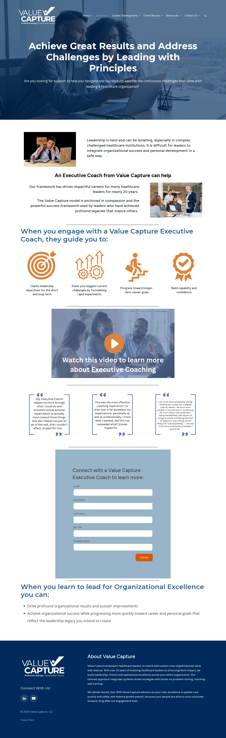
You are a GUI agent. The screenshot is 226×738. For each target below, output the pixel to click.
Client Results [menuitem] (152, 15)
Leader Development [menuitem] (125, 15)
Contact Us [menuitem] (191, 15)
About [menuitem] (87, 15)
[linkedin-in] (24, 698)
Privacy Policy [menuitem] (27, 719)
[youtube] (34, 698)
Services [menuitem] (101, 15)
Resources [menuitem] (172, 15)
